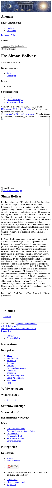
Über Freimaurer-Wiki (16, 482)
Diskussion (18, 109)
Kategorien (6, 331)
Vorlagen (11, 336)
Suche (4, 40)
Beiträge (28, 109)
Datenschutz (12, 479)
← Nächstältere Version (24, 114)
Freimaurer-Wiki (8, 35)
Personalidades (13, 338)
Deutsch (7, 316)
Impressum (11, 484)
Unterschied (7, 114)
